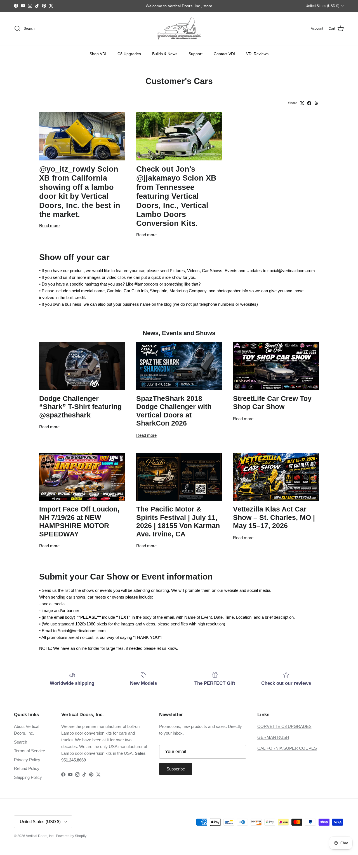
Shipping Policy (28, 777)
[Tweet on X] (302, 103)
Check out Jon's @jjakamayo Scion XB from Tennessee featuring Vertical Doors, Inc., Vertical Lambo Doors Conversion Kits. (176, 196)
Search (20, 742)
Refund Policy (26, 768)
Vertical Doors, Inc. (40, 836)
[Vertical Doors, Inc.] (179, 28)
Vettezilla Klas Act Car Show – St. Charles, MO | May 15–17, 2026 (274, 517)
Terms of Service (29, 750)
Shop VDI (98, 54)
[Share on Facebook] (309, 103)
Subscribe (175, 769)
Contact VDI (224, 54)
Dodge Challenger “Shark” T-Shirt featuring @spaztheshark (80, 407)
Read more (49, 225)
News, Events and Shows (179, 333)
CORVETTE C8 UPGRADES (284, 726)
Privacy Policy (27, 759)
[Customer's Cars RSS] (317, 103)
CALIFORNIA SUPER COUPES (287, 748)
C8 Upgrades (129, 54)
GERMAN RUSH (273, 737)
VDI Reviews (257, 54)
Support (195, 54)
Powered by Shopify (71, 836)
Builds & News (164, 54)
